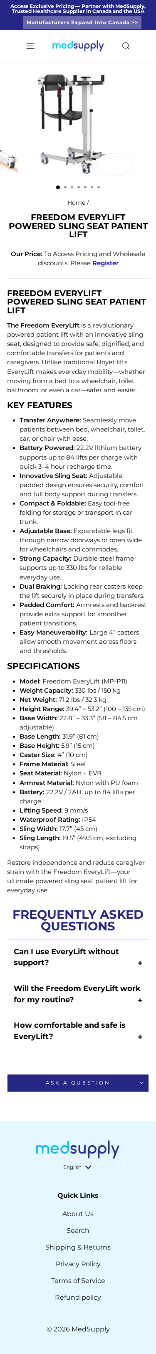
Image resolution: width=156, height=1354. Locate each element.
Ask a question (78, 1083)
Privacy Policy (78, 1264)
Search (78, 1231)
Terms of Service (78, 1281)
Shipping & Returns (78, 1247)
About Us (78, 1214)
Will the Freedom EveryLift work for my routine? (78, 994)
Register (105, 263)
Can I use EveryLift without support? (78, 957)
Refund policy (78, 1297)
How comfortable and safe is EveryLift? (78, 1031)
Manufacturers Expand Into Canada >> (82, 22)
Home (76, 202)
